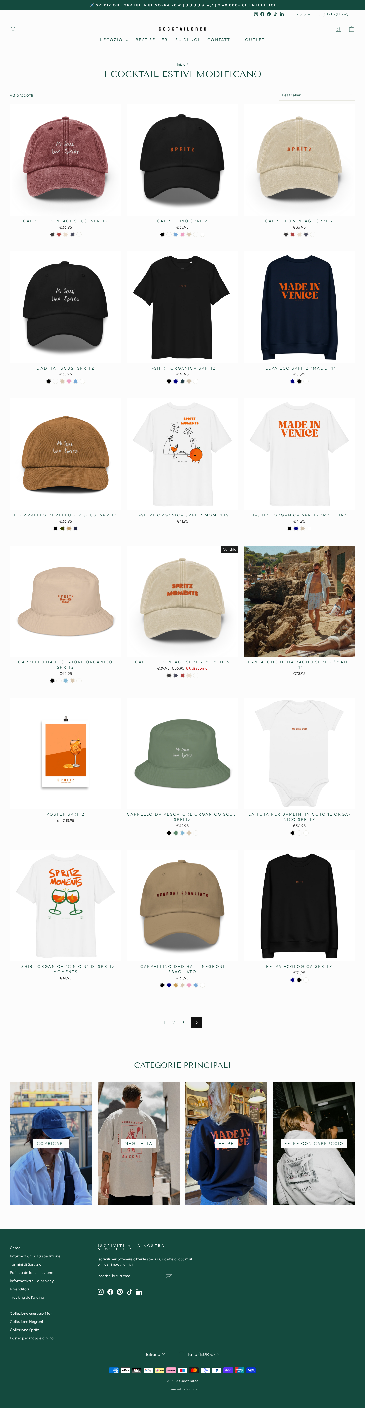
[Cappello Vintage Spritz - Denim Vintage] (306, 234)
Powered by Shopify (182, 1389)
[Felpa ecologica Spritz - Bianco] (306, 980)
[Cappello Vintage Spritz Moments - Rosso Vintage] (182, 675)
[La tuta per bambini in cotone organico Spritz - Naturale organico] (299, 833)
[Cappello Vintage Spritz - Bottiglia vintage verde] (312, 234)
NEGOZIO (112, 39)
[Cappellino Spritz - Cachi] (195, 234)
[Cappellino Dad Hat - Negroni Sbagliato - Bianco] (202, 985)
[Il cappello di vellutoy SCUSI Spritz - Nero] (55, 528)
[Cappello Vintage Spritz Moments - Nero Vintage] (169, 675)
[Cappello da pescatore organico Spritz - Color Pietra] (72, 680)
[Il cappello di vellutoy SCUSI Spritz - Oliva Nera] (62, 528)
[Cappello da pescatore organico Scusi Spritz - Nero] (169, 833)
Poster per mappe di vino (32, 1338)
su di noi (187, 39)
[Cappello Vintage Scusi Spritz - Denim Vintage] (72, 234)
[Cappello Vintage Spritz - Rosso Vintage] (292, 234)
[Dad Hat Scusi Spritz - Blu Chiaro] (75, 381)
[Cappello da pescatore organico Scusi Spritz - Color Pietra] (189, 833)
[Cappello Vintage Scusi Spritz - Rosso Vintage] (59, 234)
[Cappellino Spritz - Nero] (162, 234)
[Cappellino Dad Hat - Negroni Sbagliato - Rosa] (189, 985)
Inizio (181, 64)
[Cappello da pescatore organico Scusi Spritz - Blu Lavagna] (182, 833)
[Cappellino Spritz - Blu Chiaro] (175, 234)
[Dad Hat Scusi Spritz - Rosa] (69, 381)
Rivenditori (19, 1289)
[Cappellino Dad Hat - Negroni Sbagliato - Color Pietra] (182, 985)
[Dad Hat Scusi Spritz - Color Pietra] (62, 381)
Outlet (255, 39)
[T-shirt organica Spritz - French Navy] (175, 381)
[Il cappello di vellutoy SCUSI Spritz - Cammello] (69, 528)
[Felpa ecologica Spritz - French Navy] (292, 980)
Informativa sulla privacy (32, 1280)
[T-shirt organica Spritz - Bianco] (195, 381)
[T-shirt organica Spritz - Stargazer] (182, 381)
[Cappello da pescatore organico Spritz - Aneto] (59, 680)
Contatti (220, 39)
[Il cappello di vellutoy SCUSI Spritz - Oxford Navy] (75, 528)
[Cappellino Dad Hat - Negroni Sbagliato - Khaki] (175, 985)
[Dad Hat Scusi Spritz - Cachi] (55, 381)
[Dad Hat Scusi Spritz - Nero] (48, 381)
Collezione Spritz (24, 1329)
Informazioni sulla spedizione (35, 1256)
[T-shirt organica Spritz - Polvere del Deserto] (189, 381)
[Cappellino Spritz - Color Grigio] (189, 234)
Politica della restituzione (31, 1272)
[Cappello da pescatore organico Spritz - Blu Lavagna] (65, 680)
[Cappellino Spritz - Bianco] (202, 234)
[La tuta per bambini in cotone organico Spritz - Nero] (292, 833)
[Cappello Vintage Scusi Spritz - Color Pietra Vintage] (65, 234)
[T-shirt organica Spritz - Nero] (169, 381)
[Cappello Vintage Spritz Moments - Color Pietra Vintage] (189, 675)
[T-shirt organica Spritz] (289, 528)
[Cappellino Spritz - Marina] (169, 234)
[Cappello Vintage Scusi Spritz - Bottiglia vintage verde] (79, 234)
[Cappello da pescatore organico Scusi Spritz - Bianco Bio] (195, 833)
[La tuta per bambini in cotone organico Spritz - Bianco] (306, 833)
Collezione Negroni (26, 1321)
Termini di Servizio (26, 1264)
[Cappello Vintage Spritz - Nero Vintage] (286, 234)
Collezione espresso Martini (33, 1313)
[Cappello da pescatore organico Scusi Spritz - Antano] (175, 833)
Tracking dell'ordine (27, 1297)
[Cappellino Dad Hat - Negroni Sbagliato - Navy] (169, 985)
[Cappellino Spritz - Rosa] (182, 234)
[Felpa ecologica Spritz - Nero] (299, 980)
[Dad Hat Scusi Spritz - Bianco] (82, 381)
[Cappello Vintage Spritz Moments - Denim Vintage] (175, 675)
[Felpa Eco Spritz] (292, 381)
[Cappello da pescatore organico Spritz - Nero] (52, 680)
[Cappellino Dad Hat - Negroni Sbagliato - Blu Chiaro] (195, 985)
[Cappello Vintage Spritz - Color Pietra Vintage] (299, 234)
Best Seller (152, 39)
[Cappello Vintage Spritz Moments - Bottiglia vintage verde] (195, 675)
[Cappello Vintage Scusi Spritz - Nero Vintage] (52, 234)
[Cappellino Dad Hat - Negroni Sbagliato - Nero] (162, 985)
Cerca (15, 1247)
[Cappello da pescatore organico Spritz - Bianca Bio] (79, 680)
